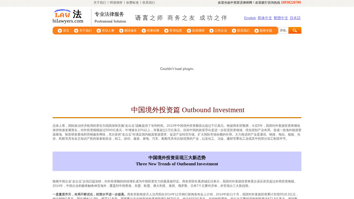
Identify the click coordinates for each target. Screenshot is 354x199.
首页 (66, 30)
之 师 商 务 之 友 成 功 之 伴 (187, 18)
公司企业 (221, 30)
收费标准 (132, 2)
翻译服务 (130, 30)
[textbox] (283, 30)
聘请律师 (116, 2)
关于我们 (100, 2)
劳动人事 (108, 30)
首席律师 (198, 30)
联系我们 (149, 2)
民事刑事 (153, 30)
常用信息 (175, 30)
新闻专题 (266, 30)
